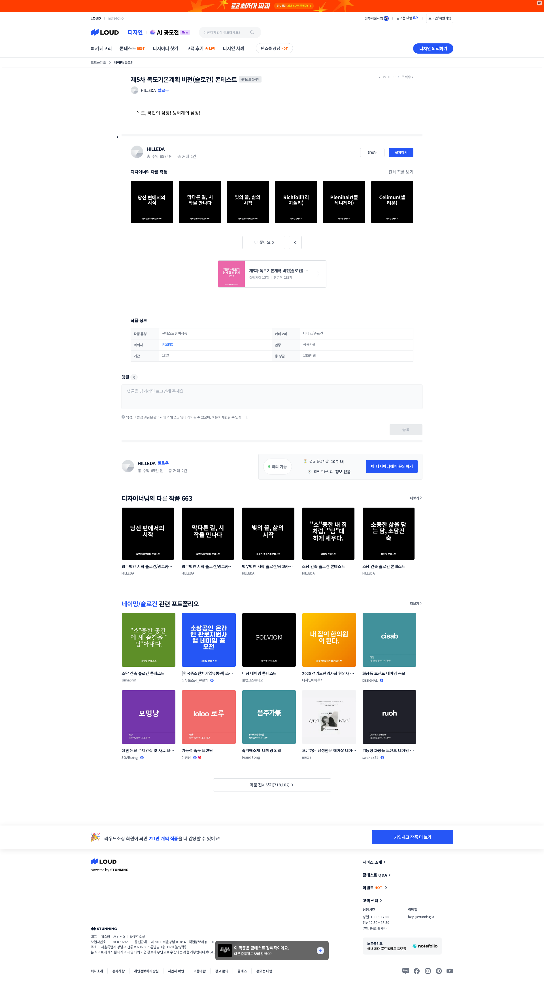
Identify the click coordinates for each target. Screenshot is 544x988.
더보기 (414, 497)
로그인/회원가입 (439, 18)
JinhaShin (129, 679)
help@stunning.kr (421, 916)
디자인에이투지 (312, 679)
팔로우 (163, 90)
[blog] (405, 971)
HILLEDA (156, 148)
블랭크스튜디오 (252, 679)
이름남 (186, 757)
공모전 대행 (264, 970)
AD (539, 3)
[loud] (96, 18)
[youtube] (450, 971)
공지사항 (118, 970)
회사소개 (97, 970)
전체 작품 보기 (400, 172)
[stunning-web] (104, 928)
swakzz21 (370, 757)
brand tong (251, 757)
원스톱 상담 (274, 48)
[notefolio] (116, 18)
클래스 (242, 970)
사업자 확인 (176, 970)
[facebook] (416, 971)
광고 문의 (221, 970)
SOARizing (130, 757)
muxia (306, 757)
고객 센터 (370, 900)
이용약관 (200, 970)
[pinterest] (438, 971)
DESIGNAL (370, 680)
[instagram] (427, 971)
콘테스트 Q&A (375, 875)
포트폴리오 (98, 62)
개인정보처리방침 (146, 970)
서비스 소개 (372, 862)
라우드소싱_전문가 (195, 680)
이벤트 (372, 887)
